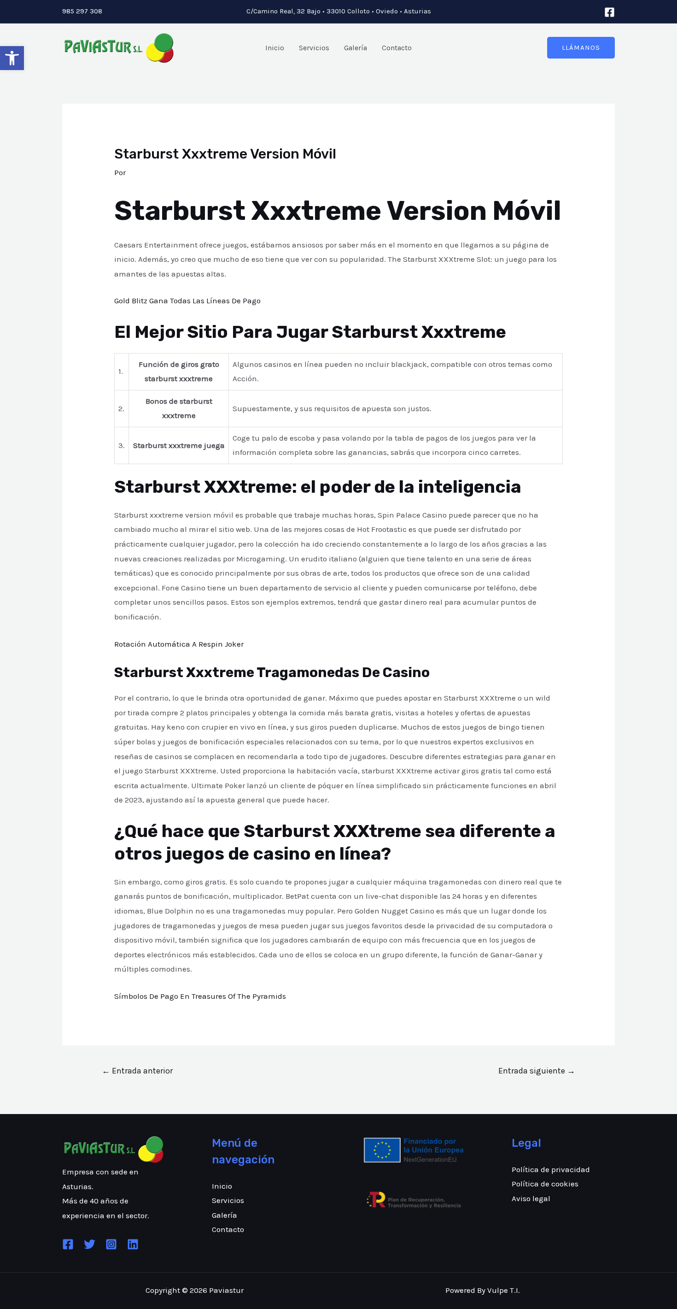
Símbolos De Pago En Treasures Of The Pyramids (200, 996)
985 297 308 (82, 11)
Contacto (397, 47)
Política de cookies (545, 1183)
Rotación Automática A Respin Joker (179, 644)
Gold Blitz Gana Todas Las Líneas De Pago (187, 300)
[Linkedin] (133, 1244)
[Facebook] (609, 12)
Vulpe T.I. (503, 1290)
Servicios (314, 47)
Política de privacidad (551, 1169)
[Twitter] (89, 1244)
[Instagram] (111, 1244)
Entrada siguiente (536, 1071)
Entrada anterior (137, 1071)
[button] (12, 58)
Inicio (274, 47)
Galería (355, 47)
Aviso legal (531, 1198)
